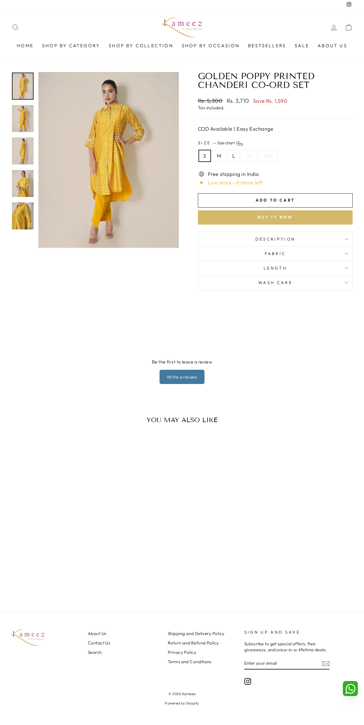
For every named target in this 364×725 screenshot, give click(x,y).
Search (95, 652)
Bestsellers (267, 45)
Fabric (275, 253)
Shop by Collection (141, 45)
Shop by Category (71, 45)
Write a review (182, 377)
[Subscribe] (326, 663)
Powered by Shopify (182, 703)
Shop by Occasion (210, 45)
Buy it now (275, 217)
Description (275, 239)
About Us (332, 45)
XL (249, 156)
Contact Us (99, 643)
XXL (268, 156)
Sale (302, 45)
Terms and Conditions (189, 661)
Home (25, 45)
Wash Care (275, 282)
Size (217, 143)
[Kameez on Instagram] (247, 681)
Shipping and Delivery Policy (196, 633)
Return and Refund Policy (193, 643)
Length (275, 268)
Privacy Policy (182, 652)
